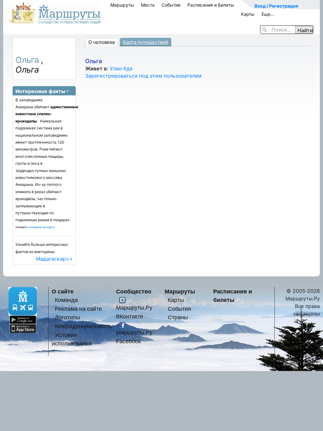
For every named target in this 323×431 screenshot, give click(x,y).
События (171, 5)
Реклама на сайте (78, 308)
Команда (66, 300)
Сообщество (133, 291)
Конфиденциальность (83, 326)
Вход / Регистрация (276, 6)
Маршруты (122, 5)
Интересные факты (40, 91)
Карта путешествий (145, 42)
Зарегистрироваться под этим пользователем (143, 76)
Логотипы (67, 317)
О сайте (62, 291)
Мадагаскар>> (54, 259)
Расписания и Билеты (210, 5)
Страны (178, 317)
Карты (248, 14)
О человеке (101, 42)
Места (148, 5)
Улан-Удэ (121, 68)
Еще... (267, 14)
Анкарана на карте (42, 227)
